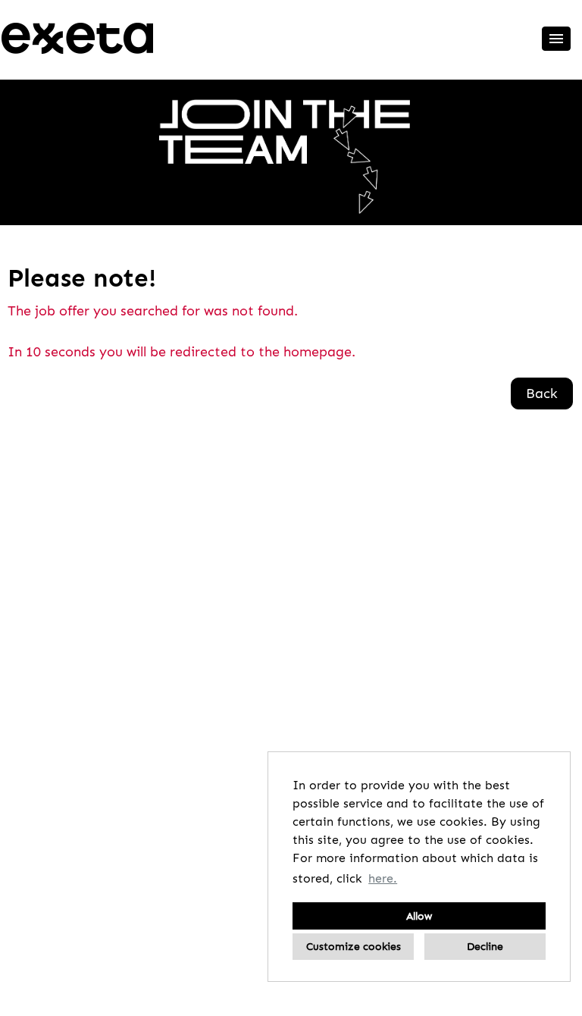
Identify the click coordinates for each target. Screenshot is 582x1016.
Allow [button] (419, 916)
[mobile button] (556, 39)
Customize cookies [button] (353, 946)
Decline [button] (485, 946)
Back (542, 393)
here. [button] (382, 878)
